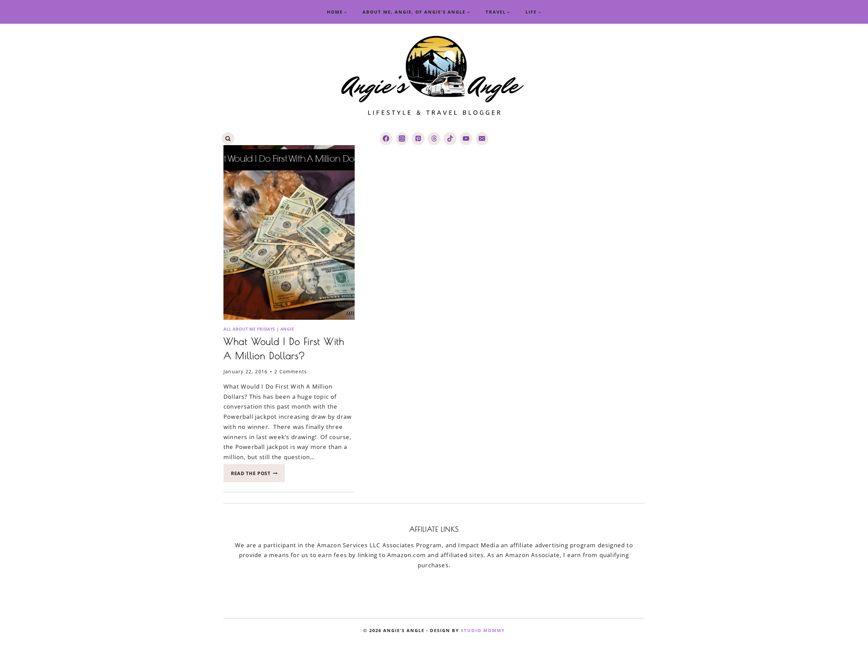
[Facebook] (386, 138)
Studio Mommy (483, 630)
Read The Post (258, 475)
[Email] (482, 138)
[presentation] (289, 232)
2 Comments (290, 371)
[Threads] (434, 138)
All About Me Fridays (249, 329)
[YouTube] (466, 138)
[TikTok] (449, 138)
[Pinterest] (418, 138)
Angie (287, 329)
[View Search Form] (228, 138)
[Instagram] (402, 138)
